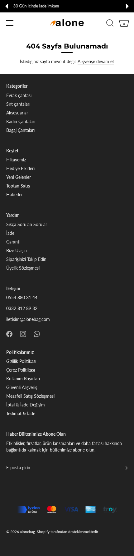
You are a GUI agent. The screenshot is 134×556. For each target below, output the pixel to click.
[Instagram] (23, 333)
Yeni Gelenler (18, 177)
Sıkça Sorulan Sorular (26, 224)
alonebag (27, 531)
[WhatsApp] (37, 333)
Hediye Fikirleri (20, 168)
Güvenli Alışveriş (21, 387)
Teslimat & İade (20, 413)
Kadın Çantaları (20, 121)
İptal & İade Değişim (25, 404)
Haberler (14, 194)
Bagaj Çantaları (20, 130)
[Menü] (10, 23)
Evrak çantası (18, 95)
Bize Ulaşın (16, 250)
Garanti (13, 241)
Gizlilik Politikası (21, 361)
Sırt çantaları (18, 104)
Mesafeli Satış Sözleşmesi (30, 396)
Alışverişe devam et (96, 61)
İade (10, 233)
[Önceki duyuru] (7, 6)
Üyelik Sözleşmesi (23, 268)
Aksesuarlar (17, 112)
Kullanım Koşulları (23, 378)
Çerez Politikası (20, 370)
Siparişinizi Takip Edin (26, 259)
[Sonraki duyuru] (127, 6)
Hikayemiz (16, 159)
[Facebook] (9, 333)
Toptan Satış (18, 185)
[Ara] (110, 24)
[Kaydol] (125, 468)
